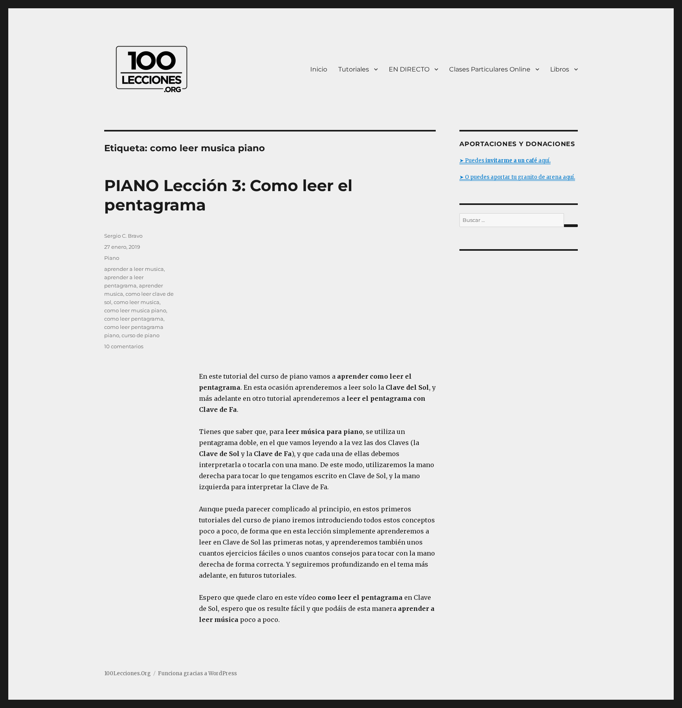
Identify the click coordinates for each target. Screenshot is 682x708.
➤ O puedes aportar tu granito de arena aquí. (517, 177)
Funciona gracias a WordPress (197, 673)
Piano (111, 258)
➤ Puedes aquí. (505, 160)
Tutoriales (353, 69)
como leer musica (136, 302)
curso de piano (140, 335)
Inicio (318, 69)
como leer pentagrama (133, 319)
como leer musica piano (135, 310)
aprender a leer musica (134, 269)
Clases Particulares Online (489, 69)
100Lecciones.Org (127, 673)
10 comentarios (123, 346)
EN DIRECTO (409, 69)
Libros (559, 69)
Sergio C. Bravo (123, 236)
